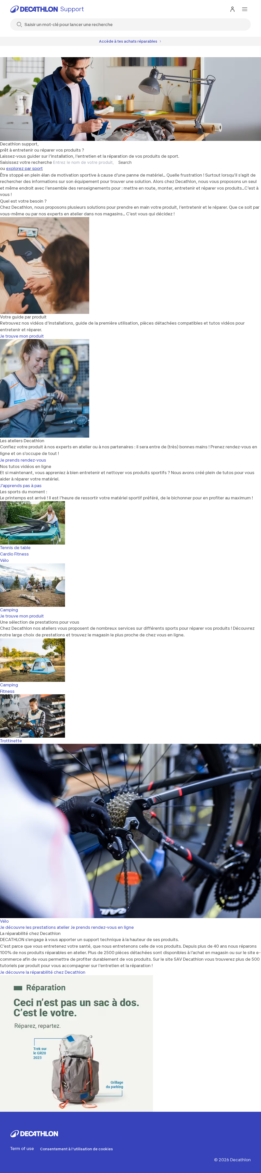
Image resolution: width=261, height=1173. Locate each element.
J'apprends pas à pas (21, 485)
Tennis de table (15, 547)
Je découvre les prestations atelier (35, 927)
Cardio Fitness (14, 554)
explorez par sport (24, 168)
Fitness (7, 691)
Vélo (4, 560)
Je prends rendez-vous (23, 460)
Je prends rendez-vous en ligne (102, 927)
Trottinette (11, 740)
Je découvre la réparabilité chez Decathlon (42, 972)
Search (125, 162)
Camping (9, 609)
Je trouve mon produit (22, 336)
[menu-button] (245, 9)
